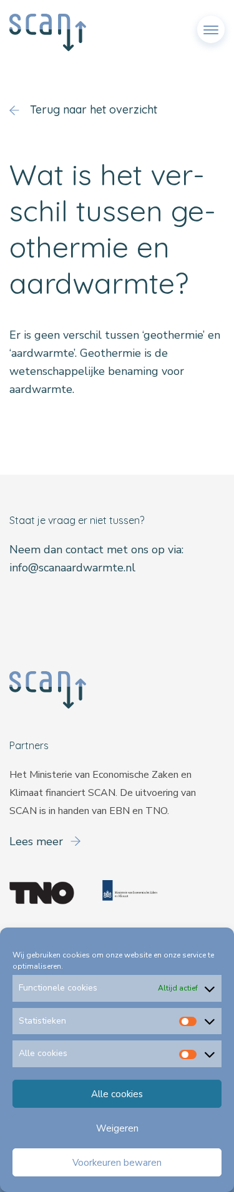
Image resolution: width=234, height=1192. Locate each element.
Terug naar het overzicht (92, 109)
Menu (211, 24)
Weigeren (117, 1128)
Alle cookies (117, 1094)
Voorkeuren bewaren (117, 1162)
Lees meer (37, 841)
